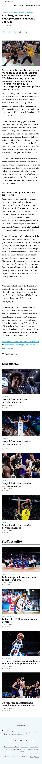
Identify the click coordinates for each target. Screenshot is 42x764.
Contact (22, 751)
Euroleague (30, 5)
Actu (8, 5)
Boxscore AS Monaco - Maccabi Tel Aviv (20, 342)
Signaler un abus (33, 749)
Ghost (32, 757)
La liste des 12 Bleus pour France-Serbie (20, 620)
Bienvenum (24, 747)
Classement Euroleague (14, 345)
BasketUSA (8, 749)
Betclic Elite (18, 5)
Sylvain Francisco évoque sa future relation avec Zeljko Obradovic (21, 662)
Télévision (6, 700)
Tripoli (37, 757)
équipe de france (8, 574)
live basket (34, 747)
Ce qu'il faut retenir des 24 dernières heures (16, 401)
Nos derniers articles (11, 747)
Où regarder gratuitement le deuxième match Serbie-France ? (20, 704)
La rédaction (7, 405)
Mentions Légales (19, 749)
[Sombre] (33, 2)
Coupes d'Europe (17, 12)
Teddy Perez (6, 25)
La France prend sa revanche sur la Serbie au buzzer (20, 578)
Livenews (5, 12)
